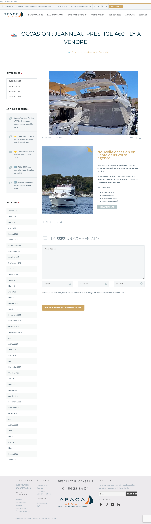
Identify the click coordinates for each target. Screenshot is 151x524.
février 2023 (13, 390)
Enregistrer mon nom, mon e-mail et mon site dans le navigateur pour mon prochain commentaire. (84, 292)
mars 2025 (12, 297)
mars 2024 (12, 361)
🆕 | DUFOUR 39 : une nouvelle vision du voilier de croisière (24, 170)
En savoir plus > (107, 207)
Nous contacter (116, 6)
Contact (143, 15)
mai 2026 (11, 222)
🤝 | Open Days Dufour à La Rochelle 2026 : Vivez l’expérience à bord (24, 139)
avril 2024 (12, 355)
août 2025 (12, 268)
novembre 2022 (14, 407)
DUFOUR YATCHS (22, 485)
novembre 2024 (14, 321)
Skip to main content (8, 1)
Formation (41, 491)
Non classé (46, 138)
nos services (115, 15)
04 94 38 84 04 (62, 6)
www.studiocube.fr (49, 518)
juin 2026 (12, 216)
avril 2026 (12, 228)
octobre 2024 (13, 326)
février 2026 (13, 234)
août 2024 (12, 338)
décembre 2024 (14, 315)
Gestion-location (44, 494)
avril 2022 (12, 442)
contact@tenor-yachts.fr (82, 6)
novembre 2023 (14, 367)
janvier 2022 (13, 459)
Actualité (129, 15)
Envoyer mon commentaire (63, 307)
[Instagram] (102, 6)
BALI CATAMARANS (55, 15)
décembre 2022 (14, 402)
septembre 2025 (15, 263)
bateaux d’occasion (77, 15)
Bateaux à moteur (23, 511)
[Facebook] (95, 6)
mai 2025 (11, 286)
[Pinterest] (51, 222)
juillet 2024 (13, 344)
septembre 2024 (15, 332)
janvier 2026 (13, 239)
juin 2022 (12, 431)
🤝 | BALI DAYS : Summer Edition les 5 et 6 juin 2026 (24, 154)
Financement (42, 485)
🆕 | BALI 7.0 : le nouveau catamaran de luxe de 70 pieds (24, 185)
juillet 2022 (13, 425)
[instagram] (106, 504)
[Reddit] (61, 222)
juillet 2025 (13, 274)
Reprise (40, 488)
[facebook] (101, 504)
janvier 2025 (13, 309)
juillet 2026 (13, 211)
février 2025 (13, 303)
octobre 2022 (13, 413)
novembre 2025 (14, 251)
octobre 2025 (13, 257)
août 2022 (12, 419)
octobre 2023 (13, 373)
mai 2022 (11, 436)
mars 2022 (12, 448)
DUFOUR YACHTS (35, 15)
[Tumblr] (54, 222)
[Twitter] (47, 222)
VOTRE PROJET (97, 15)
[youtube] (112, 504)
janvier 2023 (13, 396)
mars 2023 (12, 384)
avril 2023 (12, 378)
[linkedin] (118, 504)
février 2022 (13, 454)
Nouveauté (14, 91)
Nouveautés (15, 97)
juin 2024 (12, 349)
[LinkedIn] (98, 6)
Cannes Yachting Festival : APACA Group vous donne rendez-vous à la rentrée (24, 122)
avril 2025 (12, 292)
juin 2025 (12, 280)
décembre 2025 (14, 245)
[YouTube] (105, 6)
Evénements (15, 81)
